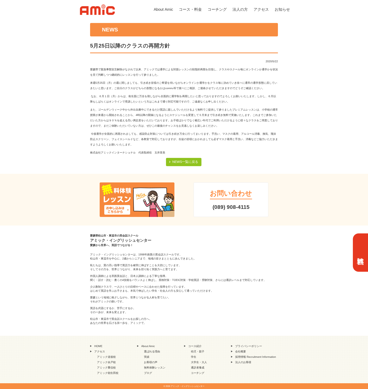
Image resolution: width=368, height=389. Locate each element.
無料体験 (360, 252)
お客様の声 (150, 362)
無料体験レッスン (154, 367)
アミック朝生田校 (107, 372)
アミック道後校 (106, 356)
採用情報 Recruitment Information (255, 356)
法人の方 (240, 9)
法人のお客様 (243, 362)
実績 (146, 356)
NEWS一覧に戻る (185, 162)
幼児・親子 (197, 351)
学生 (193, 356)
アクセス (261, 9)
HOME (98, 346)
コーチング (217, 9)
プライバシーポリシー (248, 346)
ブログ (148, 372)
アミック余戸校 (106, 362)
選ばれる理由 (152, 351)
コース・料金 (190, 9)
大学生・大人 (199, 362)
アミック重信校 (106, 367)
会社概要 (240, 351)
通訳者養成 (197, 367)
